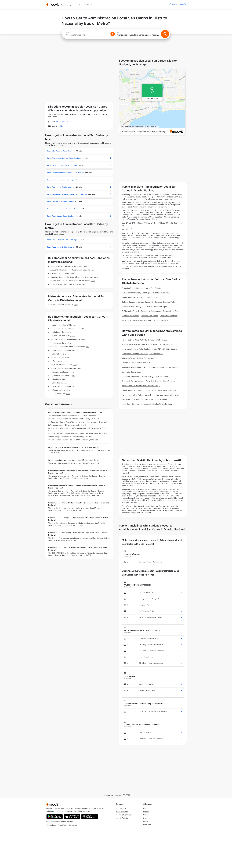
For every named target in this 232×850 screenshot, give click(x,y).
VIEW (85, 266)
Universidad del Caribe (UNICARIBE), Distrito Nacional (142, 354)
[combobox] (87, 35)
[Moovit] (52, 4)
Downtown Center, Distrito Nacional (136, 363)
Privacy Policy (62, 825)
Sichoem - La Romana (149, 316)
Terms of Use (51, 825)
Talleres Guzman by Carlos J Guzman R (137, 302)
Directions (147, 824)
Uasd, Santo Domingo (130, 404)
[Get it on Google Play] (54, 816)
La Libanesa (138, 288)
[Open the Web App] (89, 816)
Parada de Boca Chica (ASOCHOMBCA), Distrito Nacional (144, 340)
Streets (146, 815)
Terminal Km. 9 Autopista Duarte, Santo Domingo (141, 386)
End (118, 32)
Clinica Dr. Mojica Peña (160, 293)
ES (119, 821)
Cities (145, 821)
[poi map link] (152, 102)
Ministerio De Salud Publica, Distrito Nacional (139, 358)
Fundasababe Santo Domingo (133, 297)
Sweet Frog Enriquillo (154, 288)
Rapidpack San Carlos (171, 311)
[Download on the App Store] (72, 816)
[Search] (165, 34)
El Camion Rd (127, 288)
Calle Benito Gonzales (168, 316)
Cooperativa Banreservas (151, 311)
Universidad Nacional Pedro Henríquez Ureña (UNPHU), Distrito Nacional (150, 349)
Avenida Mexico (128, 307)
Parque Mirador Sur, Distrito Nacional (136, 395)
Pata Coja (146, 293)
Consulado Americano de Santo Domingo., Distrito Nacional (145, 377)
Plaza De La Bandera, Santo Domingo (160, 381)
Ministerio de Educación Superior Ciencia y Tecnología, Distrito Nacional (150, 367)
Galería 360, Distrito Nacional (156, 399)
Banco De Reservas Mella (165, 302)
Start (67, 32)
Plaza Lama (126, 320)
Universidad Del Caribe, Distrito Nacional (156, 404)
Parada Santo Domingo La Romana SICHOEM (150, 320)
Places (146, 812)
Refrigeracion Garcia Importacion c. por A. (152, 307)
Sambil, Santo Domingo (131, 372)
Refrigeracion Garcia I (130, 311)
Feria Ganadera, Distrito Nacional (165, 395)
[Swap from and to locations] (112, 34)
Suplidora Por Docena (130, 316)
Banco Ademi (152, 297)
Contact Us (73, 825)
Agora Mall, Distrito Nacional (133, 381)
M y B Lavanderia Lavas (131, 293)
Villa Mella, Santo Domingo (132, 399)
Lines (145, 808)
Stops (145, 818)
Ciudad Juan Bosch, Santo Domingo (136, 390)
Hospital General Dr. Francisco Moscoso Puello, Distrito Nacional (147, 344)
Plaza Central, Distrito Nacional (164, 390)
